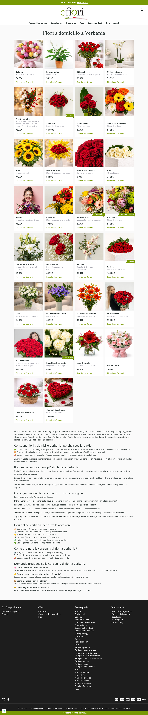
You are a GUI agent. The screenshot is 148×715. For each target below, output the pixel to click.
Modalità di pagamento (121, 611)
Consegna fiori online (84, 630)
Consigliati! (80, 636)
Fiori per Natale (81, 664)
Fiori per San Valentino (85, 666)
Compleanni (22, 529)
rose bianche (89, 478)
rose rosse (59, 471)
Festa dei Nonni (81, 642)
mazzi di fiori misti (23, 478)
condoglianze (50, 484)
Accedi (116, 23)
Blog (108, 23)
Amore (78, 611)
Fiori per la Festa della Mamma (88, 658)
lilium (100, 478)
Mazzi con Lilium (82, 672)
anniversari (92, 471)
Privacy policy (117, 619)
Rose (82, 23)
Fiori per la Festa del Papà (86, 653)
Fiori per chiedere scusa (85, 650)
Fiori (77, 644)
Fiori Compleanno (82, 647)
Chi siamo (42, 611)
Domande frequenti (10, 611)
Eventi (77, 639)
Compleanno (57, 23)
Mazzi (77, 669)
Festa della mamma (38, 23)
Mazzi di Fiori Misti (83, 678)
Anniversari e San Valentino (29, 531)
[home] (74, 13)
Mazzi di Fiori (80, 675)
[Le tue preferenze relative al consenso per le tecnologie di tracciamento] (4, 711)
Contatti (5, 614)
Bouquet (78, 617)
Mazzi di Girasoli (82, 680)
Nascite (20, 534)
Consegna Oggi (95, 23)
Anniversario (80, 614)
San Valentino (79, 471)
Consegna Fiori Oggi (84, 628)
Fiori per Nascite (82, 661)
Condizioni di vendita (120, 614)
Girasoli (28, 537)
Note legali (116, 617)
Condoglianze (23, 543)
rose (65, 531)
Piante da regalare (83, 683)
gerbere (112, 471)
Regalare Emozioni (83, 686)
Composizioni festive (33, 540)
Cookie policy (117, 622)
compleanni (52, 478)
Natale (20, 540)
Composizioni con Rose (85, 622)
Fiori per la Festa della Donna (87, 655)
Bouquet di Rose (82, 619)
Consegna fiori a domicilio (49, 614)
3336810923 (82, 2)
